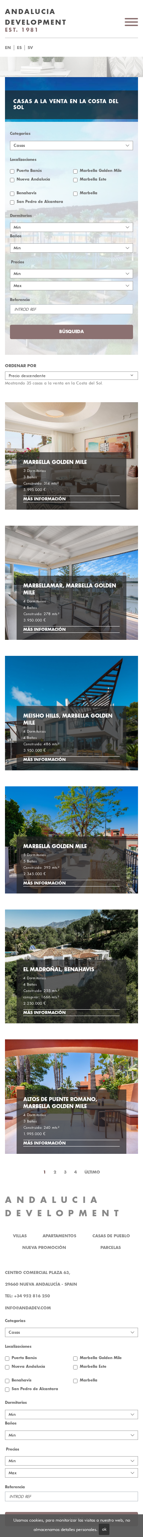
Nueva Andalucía (33, 179)
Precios (17, 262)
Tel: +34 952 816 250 (27, 1296)
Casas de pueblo (111, 1236)
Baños (16, 236)
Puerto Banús (29, 171)
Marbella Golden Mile (101, 171)
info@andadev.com (28, 1308)
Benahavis (27, 193)
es (19, 48)
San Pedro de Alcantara (40, 202)
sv (30, 48)
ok (104, 1529)
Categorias (20, 134)
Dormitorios (21, 216)
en (8, 48)
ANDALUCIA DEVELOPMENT (64, 1207)
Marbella (88, 193)
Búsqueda (83, 48)
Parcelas (110, 1248)
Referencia (20, 300)
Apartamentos (59, 1236)
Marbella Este (93, 179)
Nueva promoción (44, 1248)
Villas (20, 1236)
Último (92, 1172)
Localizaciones (23, 160)
